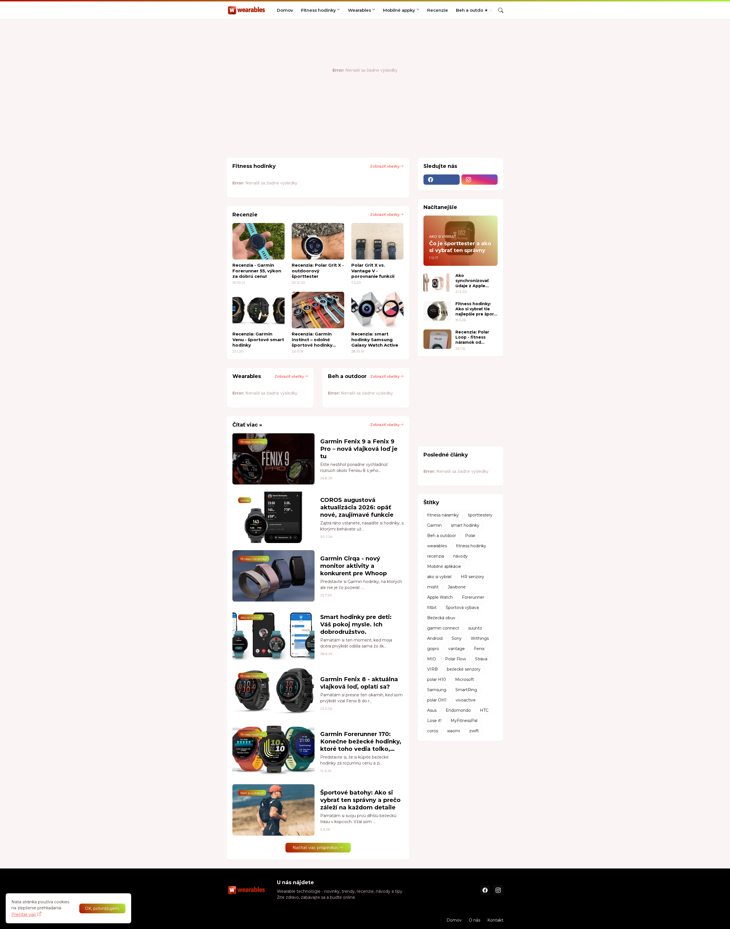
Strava (481, 658)
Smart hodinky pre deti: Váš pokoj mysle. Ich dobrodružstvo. (356, 624)
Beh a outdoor (472, 10)
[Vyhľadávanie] (498, 10)
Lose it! (434, 720)
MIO (431, 658)
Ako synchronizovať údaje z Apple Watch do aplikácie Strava (476, 281)
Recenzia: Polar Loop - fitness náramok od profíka (472, 337)
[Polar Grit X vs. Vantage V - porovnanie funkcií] (377, 241)
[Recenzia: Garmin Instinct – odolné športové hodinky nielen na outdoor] (318, 310)
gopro (433, 648)
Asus (432, 710)
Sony (457, 638)
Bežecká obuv (441, 617)
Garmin (434, 525)
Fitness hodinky (318, 10)
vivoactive (466, 700)
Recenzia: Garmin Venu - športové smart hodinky (258, 339)
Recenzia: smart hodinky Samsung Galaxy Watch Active (374, 339)
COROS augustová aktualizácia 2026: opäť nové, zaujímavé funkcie (357, 507)
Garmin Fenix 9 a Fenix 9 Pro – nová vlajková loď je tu (359, 449)
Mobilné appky (399, 10)
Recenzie (437, 10)
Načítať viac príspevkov (315, 847)
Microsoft (464, 679)
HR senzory (472, 576)
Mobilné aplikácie (444, 566)
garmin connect (443, 628)
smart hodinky (465, 525)
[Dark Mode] (488, 10)
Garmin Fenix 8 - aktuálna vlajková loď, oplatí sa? (359, 683)
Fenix (479, 648)
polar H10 (436, 679)
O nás (474, 920)
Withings (480, 638)
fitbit (432, 607)
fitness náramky (443, 515)
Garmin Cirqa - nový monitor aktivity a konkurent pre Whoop (353, 566)
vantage (456, 648)
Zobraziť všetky (385, 166)
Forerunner (473, 597)
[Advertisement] (330, 135)
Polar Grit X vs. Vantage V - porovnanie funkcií (372, 270)
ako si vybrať (439, 576)
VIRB (432, 669)
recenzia (435, 556)
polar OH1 (437, 700)
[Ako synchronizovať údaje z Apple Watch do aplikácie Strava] (437, 282)
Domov (285, 10)
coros (432, 730)
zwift (474, 730)
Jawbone (457, 587)
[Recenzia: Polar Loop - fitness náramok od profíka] (437, 339)
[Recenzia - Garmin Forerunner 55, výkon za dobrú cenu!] (258, 241)
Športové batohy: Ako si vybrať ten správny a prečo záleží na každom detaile (360, 800)
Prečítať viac (23, 914)
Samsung (436, 689)
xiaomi (453, 730)
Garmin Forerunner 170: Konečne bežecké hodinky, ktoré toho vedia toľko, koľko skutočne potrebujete (360, 742)
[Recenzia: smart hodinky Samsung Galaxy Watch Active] (377, 310)
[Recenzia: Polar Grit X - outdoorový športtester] (318, 241)
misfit (433, 587)
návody (460, 556)
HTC (484, 710)
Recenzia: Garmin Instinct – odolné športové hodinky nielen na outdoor (312, 339)
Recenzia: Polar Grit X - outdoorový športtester (318, 270)
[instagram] (479, 179)
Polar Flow (455, 658)
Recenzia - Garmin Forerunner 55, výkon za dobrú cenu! (256, 270)
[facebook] (441, 179)
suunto (475, 628)
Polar (470, 535)
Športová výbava (462, 607)
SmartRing (466, 689)
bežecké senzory (463, 669)
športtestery (480, 515)
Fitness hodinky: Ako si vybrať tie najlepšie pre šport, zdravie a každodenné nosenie (476, 309)
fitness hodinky (471, 545)
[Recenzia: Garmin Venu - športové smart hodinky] (258, 310)
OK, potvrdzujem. (102, 908)
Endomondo (458, 710)
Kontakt (495, 920)
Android (435, 638)
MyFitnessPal (464, 720)
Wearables (359, 10)
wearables (437, 545)
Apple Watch (440, 597)
